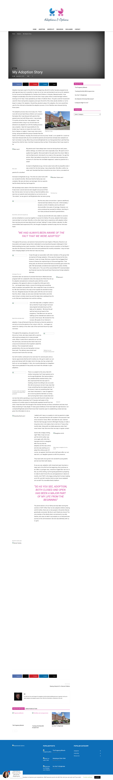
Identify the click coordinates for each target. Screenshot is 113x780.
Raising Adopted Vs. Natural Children (60, 686)
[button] (99, 29)
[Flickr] (25, 701)
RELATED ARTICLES (18, 708)
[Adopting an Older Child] (47, 760)
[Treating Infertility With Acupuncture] (41, 718)
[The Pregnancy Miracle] (21, 718)
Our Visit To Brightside (57, 726)
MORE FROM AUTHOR (31, 708)
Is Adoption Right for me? (81, 102)
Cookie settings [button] (87, 777)
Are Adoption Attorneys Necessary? (84, 99)
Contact (77, 29)
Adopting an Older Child (59, 758)
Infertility (50, 29)
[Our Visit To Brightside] (61, 718)
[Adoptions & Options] (56, 14)
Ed (14, 76)
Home (34, 29)
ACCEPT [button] (97, 777)
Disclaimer (69, 29)
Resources (59, 29)
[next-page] (16, 731)
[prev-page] (13, 731)
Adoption (42, 29)
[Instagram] (28, 701)
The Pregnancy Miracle (18, 725)
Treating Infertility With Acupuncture (84, 91)
